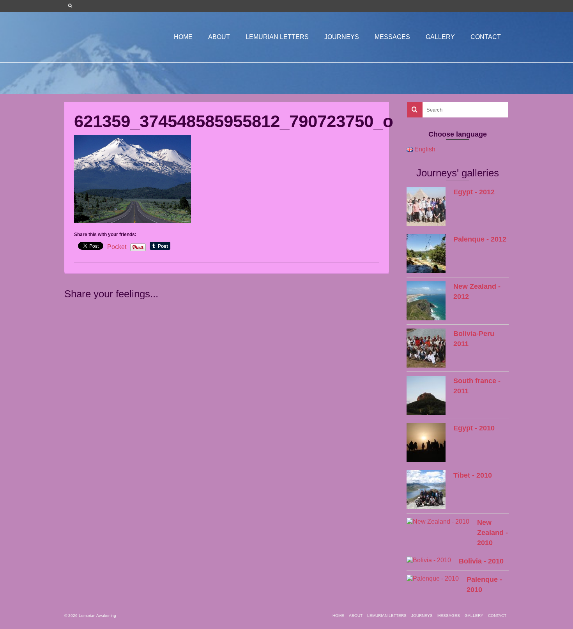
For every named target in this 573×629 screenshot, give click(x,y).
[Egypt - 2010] (426, 442)
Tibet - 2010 (472, 475)
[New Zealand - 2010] (438, 521)
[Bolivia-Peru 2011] (426, 348)
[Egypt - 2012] (426, 206)
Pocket (116, 246)
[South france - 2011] (426, 395)
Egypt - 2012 (474, 192)
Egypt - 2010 (474, 428)
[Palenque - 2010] (433, 578)
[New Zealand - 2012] (426, 300)
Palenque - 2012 (479, 239)
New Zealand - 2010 (492, 533)
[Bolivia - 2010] (429, 560)
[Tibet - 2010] (426, 489)
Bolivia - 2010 (481, 561)
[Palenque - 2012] (426, 253)
